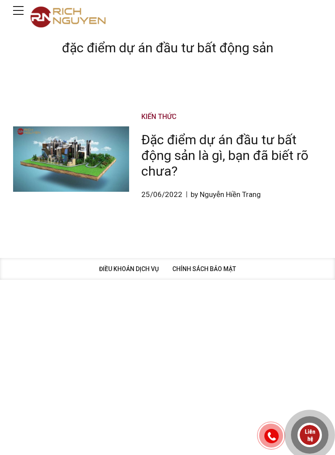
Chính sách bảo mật (204, 268)
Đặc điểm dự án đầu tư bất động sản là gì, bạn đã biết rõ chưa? (224, 155)
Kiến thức (159, 116)
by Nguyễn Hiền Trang (226, 194)
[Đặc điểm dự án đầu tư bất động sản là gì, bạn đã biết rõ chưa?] (71, 159)
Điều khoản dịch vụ (129, 268)
